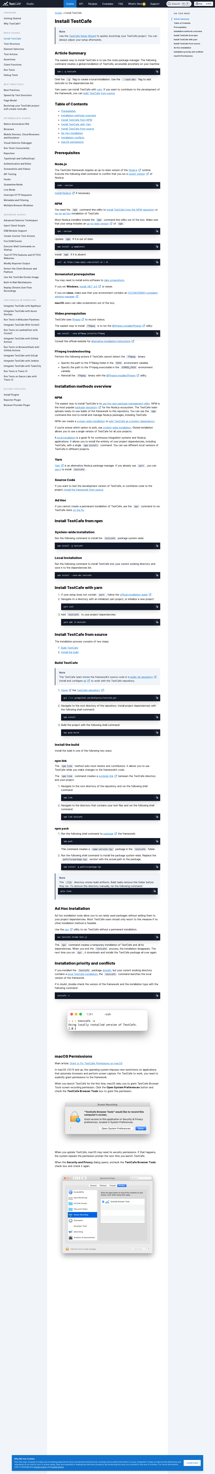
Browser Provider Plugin (17, 405)
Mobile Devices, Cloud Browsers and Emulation (21, 136)
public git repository (141, 677)
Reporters (9, 153)
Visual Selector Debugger (18, 143)
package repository (86, 407)
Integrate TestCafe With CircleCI (21, 324)
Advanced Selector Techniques (21, 220)
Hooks (7, 179)
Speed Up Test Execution (18, 95)
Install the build (70, 652)
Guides (70, 3)
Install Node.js (63, 193)
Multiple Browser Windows (18, 205)
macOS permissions (72, 142)
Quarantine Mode (13, 184)
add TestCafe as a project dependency (132, 421)
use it (58, 469)
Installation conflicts (72, 137)
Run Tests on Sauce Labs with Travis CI (20, 378)
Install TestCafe (12, 38)
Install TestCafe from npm (186, 35)
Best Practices (12, 90)
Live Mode (9, 189)
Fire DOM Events (13, 241)
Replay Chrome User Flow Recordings (18, 289)
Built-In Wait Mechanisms (18, 282)
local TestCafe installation (83, 974)
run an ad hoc (63, 213)
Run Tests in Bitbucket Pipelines (21, 319)
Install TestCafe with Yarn (76, 124)
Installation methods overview (78, 115)
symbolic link (106, 776)
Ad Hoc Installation (182, 48)
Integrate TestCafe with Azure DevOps (20, 313)
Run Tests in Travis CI (15, 371)
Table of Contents (182, 23)
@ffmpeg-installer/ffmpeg (126, 325)
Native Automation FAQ (16, 124)
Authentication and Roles (17, 163)
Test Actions (11, 54)
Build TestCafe (69, 647)
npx (67, 929)
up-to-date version (98, 223)
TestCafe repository (88, 690)
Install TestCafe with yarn (185, 39)
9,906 (208, 4)
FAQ (120, 3)
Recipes (92, 3)
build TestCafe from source (99, 93)
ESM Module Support (15, 230)
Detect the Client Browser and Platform (20, 270)
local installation (66, 437)
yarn (99, 89)
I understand (192, 1463)
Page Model (10, 100)
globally (106, 970)
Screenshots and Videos (17, 169)
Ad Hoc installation (72, 133)
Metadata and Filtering (16, 200)
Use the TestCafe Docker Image (21, 277)
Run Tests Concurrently (16, 148)
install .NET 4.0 (88, 286)
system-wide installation (91, 421)
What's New (136, 3)
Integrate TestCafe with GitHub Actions (21, 340)
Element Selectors (14, 49)
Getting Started (12, 18)
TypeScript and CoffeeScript (19, 158)
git (84, 680)
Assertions (9, 59)
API (81, 3)
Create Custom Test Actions (19, 236)
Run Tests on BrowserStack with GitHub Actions (21, 349)
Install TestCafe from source (77, 128)
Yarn (57, 465)
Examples (107, 3)
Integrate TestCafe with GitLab (21, 355)
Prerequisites (68, 111)
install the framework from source (83, 489)
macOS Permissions (183, 56)
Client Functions (13, 64)
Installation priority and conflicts (188, 52)
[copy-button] (157, 71)
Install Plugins (11, 394)
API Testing (10, 174)
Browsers (9, 129)
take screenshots (114, 280)
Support (154, 3)
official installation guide (134, 594)
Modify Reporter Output (17, 263)
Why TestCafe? (12, 23)
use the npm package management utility (126, 403)
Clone (64, 690)
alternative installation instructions (110, 341)
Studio (30, 3)
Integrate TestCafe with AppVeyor (22, 305)
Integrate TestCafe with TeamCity (22, 366)
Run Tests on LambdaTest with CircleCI (21, 332)
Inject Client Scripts (14, 225)
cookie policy (57, 1467)
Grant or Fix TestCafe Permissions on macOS (96, 1063)
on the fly (78, 510)
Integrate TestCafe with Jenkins (21, 360)
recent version (137, 173)
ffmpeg (76, 319)
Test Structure (12, 43)
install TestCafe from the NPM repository (131, 209)
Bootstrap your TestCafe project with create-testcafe (21, 107)
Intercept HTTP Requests (18, 195)
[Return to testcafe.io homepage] (6, 4)
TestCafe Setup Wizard (82, 36)
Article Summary (181, 19)
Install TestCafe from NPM (76, 119)
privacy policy (40, 1467)
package (108, 833)
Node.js (133, 170)
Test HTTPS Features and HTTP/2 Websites (22, 257)
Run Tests (9, 69)
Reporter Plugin (12, 400)
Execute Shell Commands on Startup (19, 248)
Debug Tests (11, 75)
